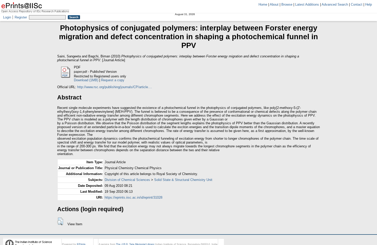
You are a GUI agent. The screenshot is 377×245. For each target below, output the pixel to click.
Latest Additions (307, 4)
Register (21, 17)
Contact (356, 4)
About (274, 4)
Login (7, 17)
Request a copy (112, 80)
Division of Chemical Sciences (127, 180)
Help (368, 4)
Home (263, 4)
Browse (286, 4)
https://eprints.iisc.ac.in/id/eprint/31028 (133, 197)
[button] (60, 221)
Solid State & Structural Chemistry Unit (183, 180)
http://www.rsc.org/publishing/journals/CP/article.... (114, 87)
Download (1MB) (86, 80)
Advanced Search (335, 4)
